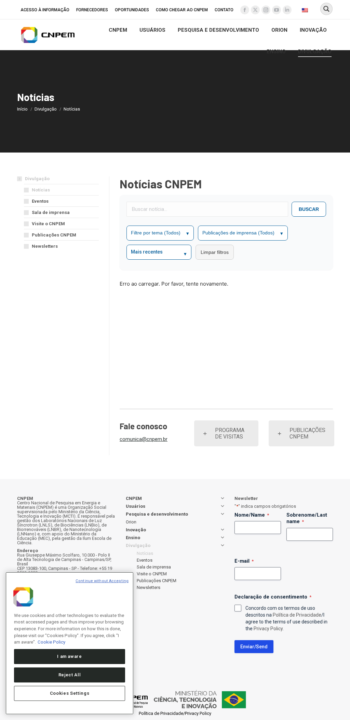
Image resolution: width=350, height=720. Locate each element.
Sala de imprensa (51, 212)
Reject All (69, 674)
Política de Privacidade (297, 615)
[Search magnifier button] (326, 9)
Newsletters (45, 246)
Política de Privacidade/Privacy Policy (175, 713)
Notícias (41, 190)
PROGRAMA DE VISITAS (229, 433)
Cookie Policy (51, 642)
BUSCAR (309, 209)
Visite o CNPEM (48, 223)
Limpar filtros (215, 252)
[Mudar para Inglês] (305, 9)
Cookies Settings (70, 693)
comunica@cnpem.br (143, 439)
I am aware (69, 656)
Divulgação (37, 178)
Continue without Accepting (102, 581)
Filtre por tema (160, 233)
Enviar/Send (254, 646)
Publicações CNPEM (54, 235)
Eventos (40, 201)
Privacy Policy (268, 628)
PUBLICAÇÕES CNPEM (307, 433)
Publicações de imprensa (242, 233)
